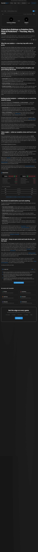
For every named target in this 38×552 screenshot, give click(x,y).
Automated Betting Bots (29, 165)
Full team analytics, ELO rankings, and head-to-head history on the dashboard (19, 196)
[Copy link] (35, 39)
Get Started (18, 318)
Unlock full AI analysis (19, 282)
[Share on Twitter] (31, 39)
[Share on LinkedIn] (33, 39)
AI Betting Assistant (32, 252)
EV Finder (8, 157)
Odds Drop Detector (32, 118)
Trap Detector (17, 113)
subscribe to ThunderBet (14, 234)
